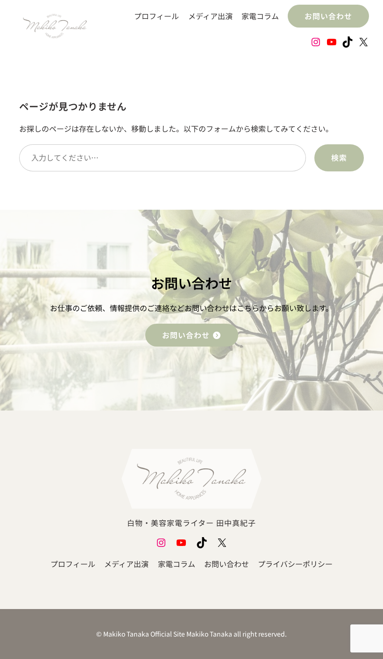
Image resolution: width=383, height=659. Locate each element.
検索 (339, 157)
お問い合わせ (328, 15)
